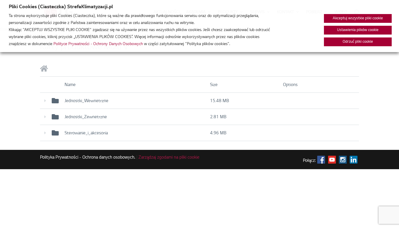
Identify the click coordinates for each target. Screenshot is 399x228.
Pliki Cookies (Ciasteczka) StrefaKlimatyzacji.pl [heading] (61, 7)
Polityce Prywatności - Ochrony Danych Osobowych (98, 44)
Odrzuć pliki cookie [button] (358, 42)
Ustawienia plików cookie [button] (358, 30)
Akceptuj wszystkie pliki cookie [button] (358, 18)
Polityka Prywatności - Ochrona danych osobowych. (87, 157)
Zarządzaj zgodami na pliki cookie (169, 157)
